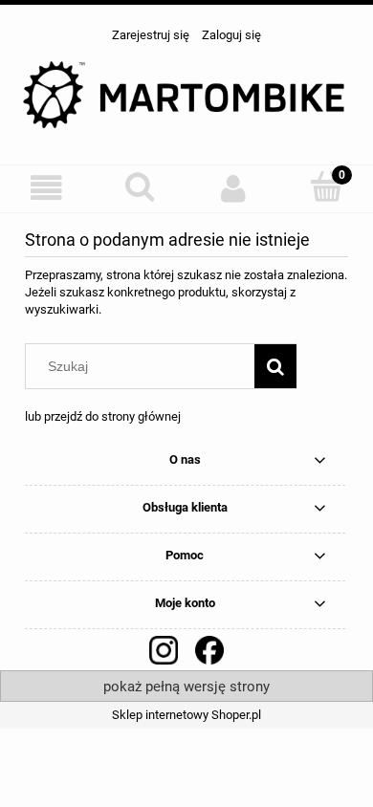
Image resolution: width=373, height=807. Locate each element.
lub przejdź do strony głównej (103, 416)
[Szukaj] (275, 366)
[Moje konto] (233, 187)
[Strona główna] (186, 94)
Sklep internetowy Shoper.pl (186, 715)
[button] (47, 187)
